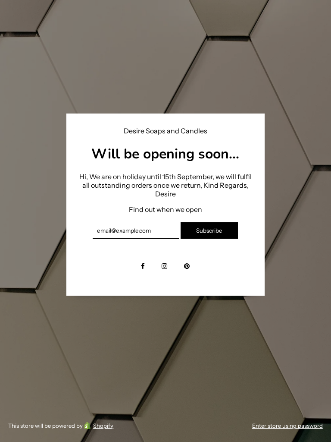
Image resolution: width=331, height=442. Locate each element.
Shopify (103, 425)
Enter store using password (287, 425)
